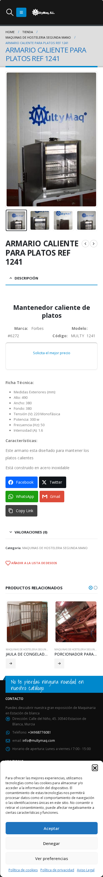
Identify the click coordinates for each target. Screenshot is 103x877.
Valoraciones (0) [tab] (31, 532)
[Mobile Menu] (21, 12)
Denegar (51, 843)
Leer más (11, 663)
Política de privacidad (57, 870)
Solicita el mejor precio (51, 352)
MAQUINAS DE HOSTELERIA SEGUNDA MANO (55, 548)
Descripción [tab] (26, 278)
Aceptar (51, 828)
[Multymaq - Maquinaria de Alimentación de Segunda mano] (43, 12)
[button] (95, 767)
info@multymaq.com (39, 740)
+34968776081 (39, 732)
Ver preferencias (51, 858)
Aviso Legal (85, 870)
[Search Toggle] (9, 12)
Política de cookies (23, 870)
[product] (27, 621)
